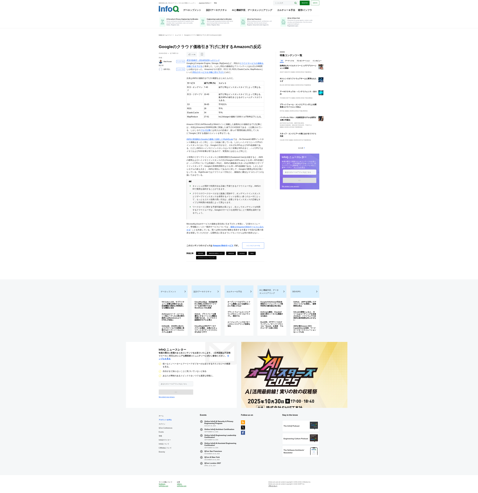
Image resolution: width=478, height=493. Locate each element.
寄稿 (160, 436)
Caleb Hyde (284, 140)
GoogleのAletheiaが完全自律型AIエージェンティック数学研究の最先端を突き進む (271, 304)
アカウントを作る (165, 420)
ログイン (162, 424)
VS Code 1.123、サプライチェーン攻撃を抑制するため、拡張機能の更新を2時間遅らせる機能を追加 (173, 305)
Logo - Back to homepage (169, 9)
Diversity (162, 452)
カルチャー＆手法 (286, 10)
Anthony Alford (286, 123)
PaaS (252, 253)
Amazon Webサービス (223, 245)
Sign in (315, 3)
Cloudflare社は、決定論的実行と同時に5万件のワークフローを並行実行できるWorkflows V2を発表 (206, 305)
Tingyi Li (308, 125)
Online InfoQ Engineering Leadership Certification (220, 436)
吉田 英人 (166, 69)
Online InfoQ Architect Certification (219, 429)
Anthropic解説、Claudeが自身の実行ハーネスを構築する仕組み (271, 314)
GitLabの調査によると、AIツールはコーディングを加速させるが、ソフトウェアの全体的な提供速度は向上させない (304, 316)
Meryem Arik (299, 123)
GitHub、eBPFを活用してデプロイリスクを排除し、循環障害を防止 (304, 304)
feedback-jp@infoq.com (163, 485)
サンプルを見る (299, 167)
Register (305, 3)
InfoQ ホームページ (165, 35)
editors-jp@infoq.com (181, 485)
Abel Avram (167, 61)
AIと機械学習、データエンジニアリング (252, 10)
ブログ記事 (205, 130)
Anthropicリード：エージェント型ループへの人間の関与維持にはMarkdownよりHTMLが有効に (173, 317)
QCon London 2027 (212, 463)
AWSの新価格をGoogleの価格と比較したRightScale (209, 139)
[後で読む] (202, 54)
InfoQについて (164, 444)
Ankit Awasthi (285, 72)
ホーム (161, 416)
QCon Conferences (165, 428)
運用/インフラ (305, 10)
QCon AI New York (212, 457)
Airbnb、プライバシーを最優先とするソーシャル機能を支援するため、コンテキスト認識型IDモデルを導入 (206, 317)
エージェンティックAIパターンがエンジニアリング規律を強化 (239, 324)
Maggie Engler (298, 125)
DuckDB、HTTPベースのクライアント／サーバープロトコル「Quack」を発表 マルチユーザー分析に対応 (271, 325)
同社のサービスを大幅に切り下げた (208, 72)
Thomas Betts (285, 98)
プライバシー (272, 486)
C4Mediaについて (165, 448)
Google (242, 253)
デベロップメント (192, 10)
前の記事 (300, 148)
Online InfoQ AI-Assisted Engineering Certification (220, 444)
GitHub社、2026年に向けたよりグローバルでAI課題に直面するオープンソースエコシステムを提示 (173, 329)
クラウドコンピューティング (206, 257)
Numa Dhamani (285, 125)
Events (161, 432)
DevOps (200, 253)
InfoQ (282, 111)
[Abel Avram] (160, 61)
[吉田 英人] (160, 69)
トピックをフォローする (253, 245)
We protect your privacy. (290, 186)
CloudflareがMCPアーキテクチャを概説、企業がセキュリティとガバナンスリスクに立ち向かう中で (206, 329)
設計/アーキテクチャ (216, 10)
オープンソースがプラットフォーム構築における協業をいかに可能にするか (239, 304)
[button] (299, 180)
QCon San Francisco (213, 451)
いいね (193, 54)
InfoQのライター (165, 440)
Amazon (231, 253)
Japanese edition (204, 3)
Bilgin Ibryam (285, 85)
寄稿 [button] (215, 3)
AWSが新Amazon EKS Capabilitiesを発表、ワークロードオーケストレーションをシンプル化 (304, 329)
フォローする (180, 61)
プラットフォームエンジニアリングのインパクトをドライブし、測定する (239, 314)
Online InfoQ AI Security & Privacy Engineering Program (218, 422)
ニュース (178, 35)
